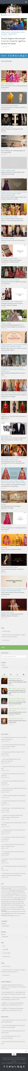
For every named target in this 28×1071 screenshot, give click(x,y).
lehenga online (20, 903)
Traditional (4, 547)
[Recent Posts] (4, 674)
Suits (8, 371)
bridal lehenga (6, 889)
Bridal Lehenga (5, 279)
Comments (6, 953)
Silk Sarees (4, 34)
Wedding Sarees (12, 34)
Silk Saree (17, 913)
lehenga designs (15, 901)
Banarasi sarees (13, 887)
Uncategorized (5, 148)
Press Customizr (22, 1063)
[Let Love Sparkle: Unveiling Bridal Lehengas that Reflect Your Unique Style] (14, 473)
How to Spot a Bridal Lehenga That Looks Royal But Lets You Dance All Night (17, 692)
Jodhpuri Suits (4, 369)
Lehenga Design (7, 901)
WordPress (10, 1063)
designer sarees (16, 893)
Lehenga (3, 170)
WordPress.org (6, 956)
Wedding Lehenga (7, 915)
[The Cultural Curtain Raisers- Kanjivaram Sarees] (14, 560)
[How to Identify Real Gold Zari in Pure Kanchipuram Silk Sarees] (4, 711)
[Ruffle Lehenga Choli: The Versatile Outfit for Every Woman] (14, 518)
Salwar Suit (9, 909)
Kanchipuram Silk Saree (7, 216)
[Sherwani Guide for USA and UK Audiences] (14, 231)
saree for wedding (10, 911)
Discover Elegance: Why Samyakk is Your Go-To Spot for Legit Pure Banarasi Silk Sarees (13, 41)
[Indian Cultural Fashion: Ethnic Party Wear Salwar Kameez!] (14, 581)
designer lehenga (15, 891)
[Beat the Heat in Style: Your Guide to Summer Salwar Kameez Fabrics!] (14, 337)
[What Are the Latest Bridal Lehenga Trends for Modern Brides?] (4, 701)
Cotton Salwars (17, 192)
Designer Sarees (15, 32)
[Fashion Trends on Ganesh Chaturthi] (14, 540)
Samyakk (14, 909)
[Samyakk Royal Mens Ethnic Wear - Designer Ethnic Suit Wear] (11, 56)
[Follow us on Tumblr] (26, 56)
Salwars (18, 193)
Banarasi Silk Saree (21, 887)
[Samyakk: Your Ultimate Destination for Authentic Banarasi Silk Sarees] (14, 605)
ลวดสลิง (5, 1008)
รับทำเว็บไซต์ (6, 997)
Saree (4, 911)
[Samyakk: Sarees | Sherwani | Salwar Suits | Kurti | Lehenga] (21, 56)
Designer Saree (10, 893)
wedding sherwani (16, 915)
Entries (5, 949)
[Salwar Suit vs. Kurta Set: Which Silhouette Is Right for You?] (14, 407)
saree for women (18, 911)
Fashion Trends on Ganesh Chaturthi (11, 549)
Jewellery (10, 127)
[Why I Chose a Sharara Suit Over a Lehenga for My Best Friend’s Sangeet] (14, 385)
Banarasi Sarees (5, 32)
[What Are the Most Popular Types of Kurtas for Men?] (4, 721)
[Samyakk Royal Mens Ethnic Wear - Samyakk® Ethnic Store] (8, 56)
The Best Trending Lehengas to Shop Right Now (14, 795)
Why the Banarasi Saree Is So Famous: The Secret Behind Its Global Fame (17, 682)
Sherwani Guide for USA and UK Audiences (13, 240)
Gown (2, 457)
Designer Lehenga (10, 482)
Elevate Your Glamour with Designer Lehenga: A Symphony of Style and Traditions (13, 635)
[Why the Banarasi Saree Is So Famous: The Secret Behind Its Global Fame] (4, 681)
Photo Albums (6, 640)
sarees (6, 913)
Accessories (4, 127)
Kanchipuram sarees (22, 895)
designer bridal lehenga (5, 891)
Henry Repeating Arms (8, 992)
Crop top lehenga (14, 481)
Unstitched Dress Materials (8, 195)
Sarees (23, 32)
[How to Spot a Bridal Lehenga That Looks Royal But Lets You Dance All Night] (4, 691)
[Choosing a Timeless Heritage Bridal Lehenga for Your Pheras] (14, 272)
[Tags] (23, 674)
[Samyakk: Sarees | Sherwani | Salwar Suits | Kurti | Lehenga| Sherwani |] (13, 56)
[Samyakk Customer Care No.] (18, 56)
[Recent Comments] (17, 674)
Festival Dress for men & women (9, 105)
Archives (3, 665)
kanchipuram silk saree (6, 897)
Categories (3, 923)
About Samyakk (6, 631)
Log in (4, 946)
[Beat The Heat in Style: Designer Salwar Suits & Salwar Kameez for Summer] (14, 184)
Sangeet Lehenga (20, 909)
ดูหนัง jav (5, 1003)
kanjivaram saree (8, 899)
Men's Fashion (4, 238)
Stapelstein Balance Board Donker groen (12, 985)
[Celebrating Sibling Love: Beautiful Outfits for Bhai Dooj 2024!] (14, 98)
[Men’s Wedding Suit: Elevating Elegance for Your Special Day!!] (14, 141)
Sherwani (11, 238)
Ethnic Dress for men (6, 368)
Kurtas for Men (13, 369)
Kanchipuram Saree (13, 895)
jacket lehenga (4, 895)
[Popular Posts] (11, 674)
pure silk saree (8, 907)
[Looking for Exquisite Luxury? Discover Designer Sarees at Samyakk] (14, 294)
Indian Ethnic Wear (17, 368)
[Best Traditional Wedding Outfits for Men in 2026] (14, 360)
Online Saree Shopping (14, 905)
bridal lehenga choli (14, 889)
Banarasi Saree (5, 887)
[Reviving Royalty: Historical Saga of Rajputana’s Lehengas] (14, 497)
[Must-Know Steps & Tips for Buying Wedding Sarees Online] (14, 76)
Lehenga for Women (11, 903)
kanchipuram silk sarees (16, 897)
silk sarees (22, 913)
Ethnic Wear (23, 893)
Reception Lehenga (15, 907)
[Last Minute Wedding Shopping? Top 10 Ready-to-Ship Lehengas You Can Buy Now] (14, 316)
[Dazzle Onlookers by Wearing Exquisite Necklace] (14, 120)
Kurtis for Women (11, 193)
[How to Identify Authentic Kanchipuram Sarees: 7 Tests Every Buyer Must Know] (14, 209)
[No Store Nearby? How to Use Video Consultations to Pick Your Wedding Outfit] (14, 450)
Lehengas (8, 170)
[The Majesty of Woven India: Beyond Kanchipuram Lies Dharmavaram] (14, 251)
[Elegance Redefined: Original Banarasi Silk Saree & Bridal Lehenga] (14, 163)
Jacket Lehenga (11, 700)
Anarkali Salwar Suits (6, 192)
